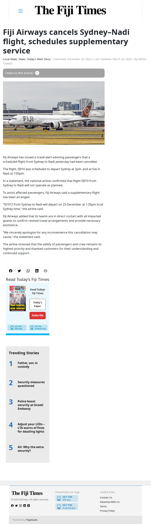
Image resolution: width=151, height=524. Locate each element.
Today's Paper (37, 304)
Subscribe (37, 315)
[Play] (37, 73)
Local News (10, 59)
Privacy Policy (107, 510)
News (22, 59)
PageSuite (31, 519)
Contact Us (106, 497)
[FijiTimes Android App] (75, 506)
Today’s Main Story (38, 59)
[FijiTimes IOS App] (75, 498)
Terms (103, 506)
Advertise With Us (110, 502)
